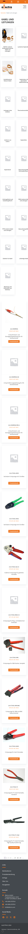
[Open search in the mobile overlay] (25, 1)
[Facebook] (3, 917)
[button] (2, 931)
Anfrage (4, 878)
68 (17, 858)
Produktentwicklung (8, 874)
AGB (19, 929)
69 (20, 858)
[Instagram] (7, 917)
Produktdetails (14, 341)
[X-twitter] (11, 917)
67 (15, 858)
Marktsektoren (6, 871)
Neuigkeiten (6, 885)
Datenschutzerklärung (12, 929)
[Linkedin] (14, 917)
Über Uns (5, 881)
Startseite (3, 13)
